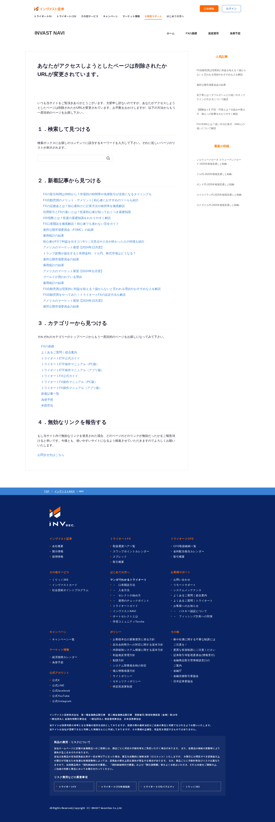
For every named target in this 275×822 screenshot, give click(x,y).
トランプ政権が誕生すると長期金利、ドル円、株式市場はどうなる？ (89, 253)
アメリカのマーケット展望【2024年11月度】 (73, 271)
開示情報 (57, 551)
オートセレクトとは (125, 616)
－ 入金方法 (121, 590)
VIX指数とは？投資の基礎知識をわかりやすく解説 (77, 218)
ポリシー (115, 631)
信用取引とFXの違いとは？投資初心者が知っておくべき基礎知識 (87, 212)
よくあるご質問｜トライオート (193, 600)
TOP (46, 491)
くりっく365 (60, 579)
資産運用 (213, 33)
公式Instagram (61, 701)
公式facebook (61, 690)
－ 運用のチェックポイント (131, 600)
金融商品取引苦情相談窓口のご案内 (191, 663)
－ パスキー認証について (190, 611)
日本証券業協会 (183, 681)
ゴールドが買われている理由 (62, 276)
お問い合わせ (181, 579)
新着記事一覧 (50, 393)
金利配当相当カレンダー (188, 551)
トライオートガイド (125, 605)
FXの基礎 (191, 33)
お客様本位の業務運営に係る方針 (134, 639)
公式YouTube (61, 695)
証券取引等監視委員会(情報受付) (194, 655)
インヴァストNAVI (64, 491)
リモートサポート (184, 584)
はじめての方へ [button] (175, 16)
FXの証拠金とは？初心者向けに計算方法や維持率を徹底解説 (84, 206)
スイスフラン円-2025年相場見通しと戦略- (219, 194)
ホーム (171, 33)
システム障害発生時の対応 (129, 665)
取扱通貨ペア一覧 (124, 546)
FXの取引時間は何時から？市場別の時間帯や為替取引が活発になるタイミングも (97, 194)
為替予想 (235, 33)
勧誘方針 (118, 660)
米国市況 (47, 405)
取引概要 (118, 561)
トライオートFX (43, 16)
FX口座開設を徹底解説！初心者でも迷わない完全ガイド (81, 223)
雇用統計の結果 (53, 235)
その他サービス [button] (89, 16)
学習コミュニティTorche (128, 621)
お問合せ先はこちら (50, 454)
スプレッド (120, 556)
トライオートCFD (66, 16)
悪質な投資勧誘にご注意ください (194, 649)
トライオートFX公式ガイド (59, 375)
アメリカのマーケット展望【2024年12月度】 (73, 247)
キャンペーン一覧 (63, 639)
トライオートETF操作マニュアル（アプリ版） (72, 370)
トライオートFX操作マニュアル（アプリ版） (71, 387)
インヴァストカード (64, 584)
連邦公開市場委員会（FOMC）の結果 (68, 229)
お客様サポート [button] (153, 16)
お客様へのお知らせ (186, 605)
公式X (56, 680)
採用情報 (57, 556)
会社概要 (57, 546)
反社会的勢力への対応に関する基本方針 (138, 644)
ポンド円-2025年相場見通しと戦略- (216, 184)
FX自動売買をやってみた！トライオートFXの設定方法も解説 (84, 294)
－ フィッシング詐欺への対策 (193, 616)
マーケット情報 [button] (131, 16)
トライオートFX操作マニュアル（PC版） (69, 381)
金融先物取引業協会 (186, 676)
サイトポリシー (122, 676)
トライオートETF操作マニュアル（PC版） (70, 364)
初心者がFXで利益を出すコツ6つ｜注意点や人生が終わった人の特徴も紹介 (93, 241)
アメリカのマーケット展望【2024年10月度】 (73, 300)
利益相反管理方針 (124, 655)
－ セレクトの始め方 (127, 595)
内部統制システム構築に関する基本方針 (138, 649)
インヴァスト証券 (61, 538)
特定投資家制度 (122, 686)
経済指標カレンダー (64, 657)
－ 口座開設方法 (124, 584)
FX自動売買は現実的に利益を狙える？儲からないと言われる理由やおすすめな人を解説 (102, 288)
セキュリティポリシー (127, 681)
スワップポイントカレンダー (131, 551)
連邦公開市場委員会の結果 (61, 259)
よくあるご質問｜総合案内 (59, 352)
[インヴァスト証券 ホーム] (49, 8)
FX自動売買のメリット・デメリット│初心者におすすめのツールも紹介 (91, 200)
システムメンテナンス (187, 590)
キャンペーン (110, 16)
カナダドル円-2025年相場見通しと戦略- (218, 205)
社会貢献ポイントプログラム (70, 590)
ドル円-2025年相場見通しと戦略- (215, 174)
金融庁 (177, 670)
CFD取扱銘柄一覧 (184, 546)
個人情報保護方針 (124, 670)
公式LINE (58, 685)
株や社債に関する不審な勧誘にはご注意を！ (194, 642)
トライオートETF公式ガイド (60, 358)
